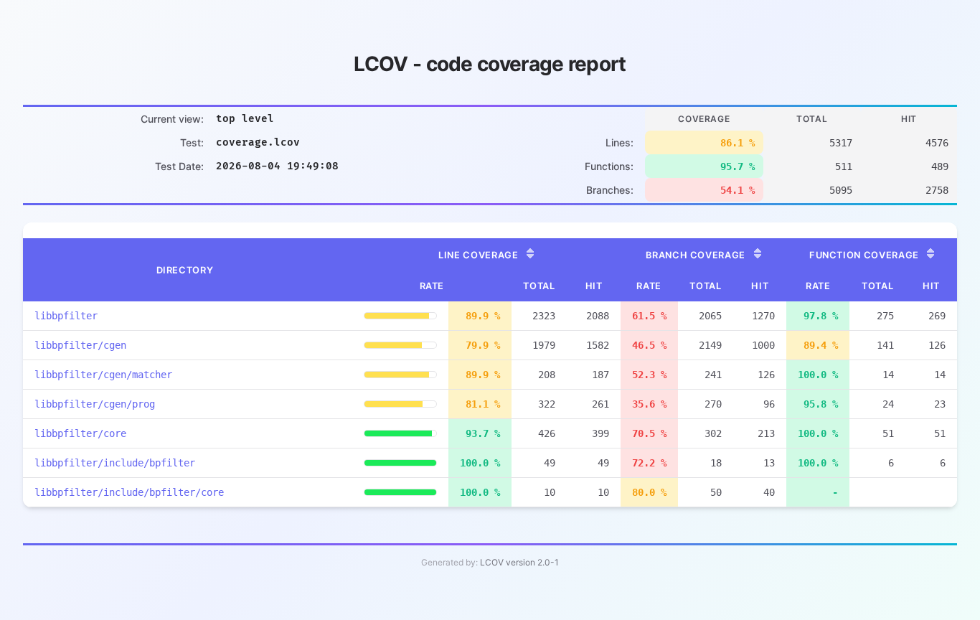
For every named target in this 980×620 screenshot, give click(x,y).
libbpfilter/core (80, 433)
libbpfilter (66, 315)
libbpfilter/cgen (80, 345)
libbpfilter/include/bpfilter (114, 463)
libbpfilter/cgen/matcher (103, 374)
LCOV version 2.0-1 (519, 562)
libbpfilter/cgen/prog (94, 404)
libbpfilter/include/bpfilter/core (129, 492)
